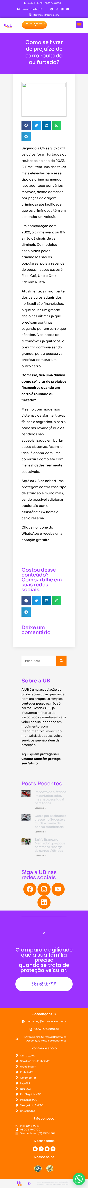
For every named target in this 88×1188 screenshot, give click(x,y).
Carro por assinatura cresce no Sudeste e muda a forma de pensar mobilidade (50, 821)
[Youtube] (67, 9)
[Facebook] (51, 9)
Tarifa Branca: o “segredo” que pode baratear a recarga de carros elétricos (50, 845)
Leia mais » (40, 808)
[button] (34, 25)
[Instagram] (57, 9)
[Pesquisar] (61, 661)
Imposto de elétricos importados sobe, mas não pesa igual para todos (50, 797)
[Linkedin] (62, 9)
